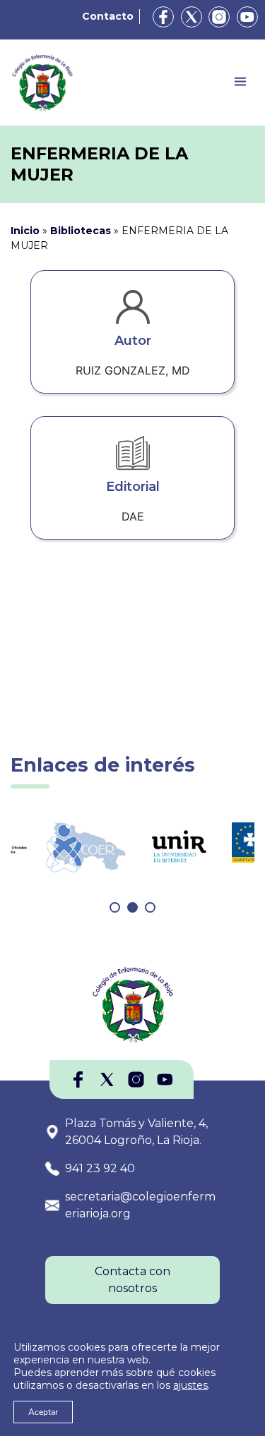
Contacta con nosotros (132, 1280)
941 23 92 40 (100, 1168)
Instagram (219, 17)
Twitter (191, 17)
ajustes (190, 1385)
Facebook (163, 17)
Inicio (25, 230)
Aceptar (43, 1412)
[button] (115, 907)
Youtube (247, 17)
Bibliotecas (80, 230)
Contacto (108, 16)
